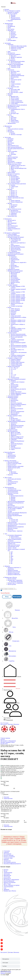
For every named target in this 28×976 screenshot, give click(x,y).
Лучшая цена (7, 861)
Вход (6, 596)
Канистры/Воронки (9, 881)
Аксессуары (7, 876)
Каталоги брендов (8, 855)
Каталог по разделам (9, 856)
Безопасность (7, 878)
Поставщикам (7, 853)
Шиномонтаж (7, 875)
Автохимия (7, 874)
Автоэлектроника (8, 886)
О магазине (7, 851)
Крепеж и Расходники (9, 882)
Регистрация (17, 596)
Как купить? (4, 724)
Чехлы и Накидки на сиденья (11, 885)
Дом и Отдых (7, 883)
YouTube (4, 966)
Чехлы (5, 871)
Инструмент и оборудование (11, 879)
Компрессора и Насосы (10, 890)
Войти (2, 971)
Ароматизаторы (8, 872)
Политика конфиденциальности (12, 863)
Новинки (6, 859)
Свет (5, 888)
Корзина (3, 973)
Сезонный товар (8, 858)
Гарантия (6, 852)
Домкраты (6, 889)
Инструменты (5, 959)
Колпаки (6, 869)
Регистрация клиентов (10, 862)
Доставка (10, 724)
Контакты (16, 724)
